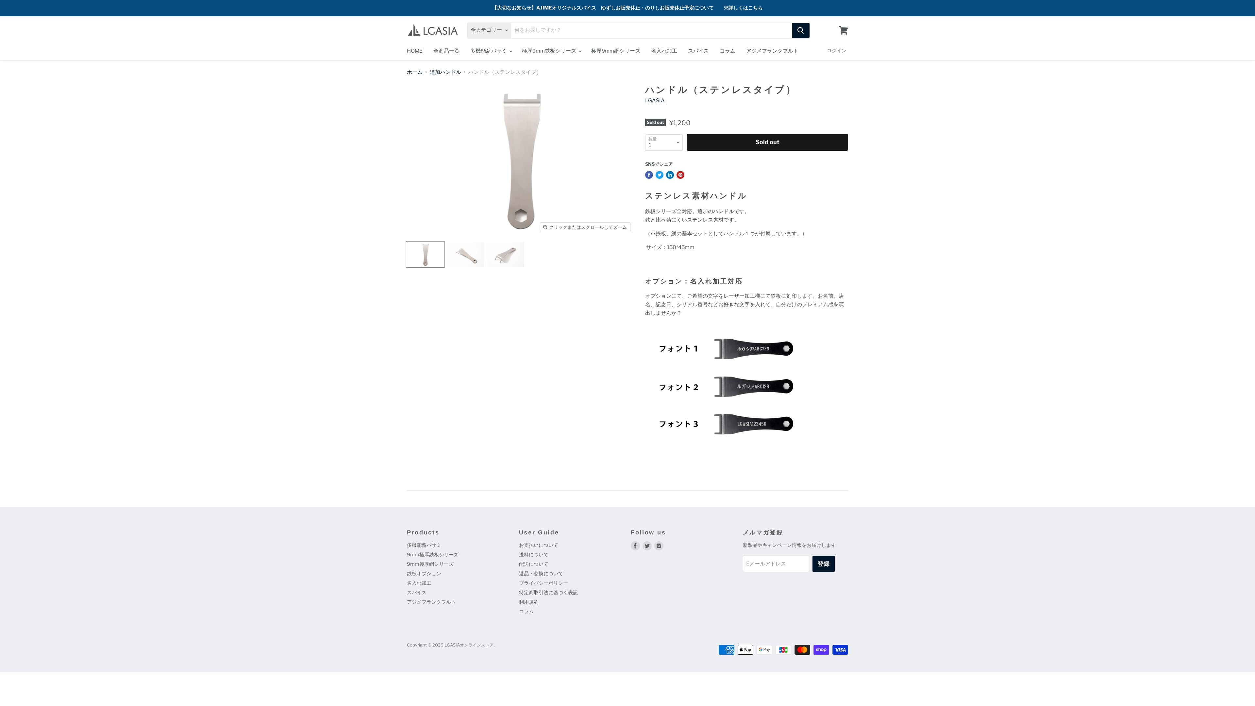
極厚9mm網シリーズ (615, 50)
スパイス (698, 50)
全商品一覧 (446, 50)
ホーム (415, 72)
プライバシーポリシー (543, 583)
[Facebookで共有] (649, 175)
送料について (533, 555)
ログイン (836, 50)
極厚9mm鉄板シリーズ (550, 50)
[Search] (801, 30)
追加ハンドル (445, 72)
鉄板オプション (424, 574)
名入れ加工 (664, 50)
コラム (727, 50)
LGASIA (655, 100)
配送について (533, 564)
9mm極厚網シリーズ (430, 564)
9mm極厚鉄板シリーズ (433, 555)
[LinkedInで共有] (670, 175)
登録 (823, 563)
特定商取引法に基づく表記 (548, 593)
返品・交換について (541, 574)
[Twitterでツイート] (659, 175)
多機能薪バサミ (489, 50)
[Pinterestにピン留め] (680, 175)
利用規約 (529, 602)
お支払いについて (538, 545)
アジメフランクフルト (772, 50)
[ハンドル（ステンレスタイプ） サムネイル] (425, 254)
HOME (415, 50)
